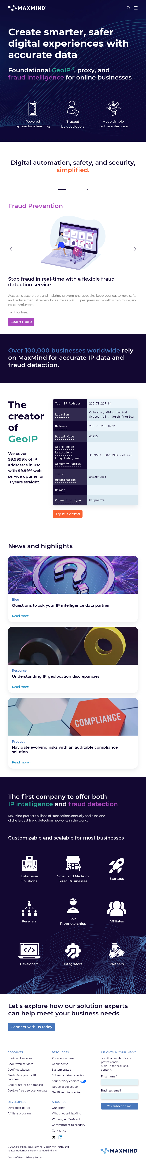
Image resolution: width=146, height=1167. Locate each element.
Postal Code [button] (64, 436)
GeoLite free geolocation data (27, 1090)
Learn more (21, 321)
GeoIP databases (19, 1069)
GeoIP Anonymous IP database (22, 1077)
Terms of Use (15, 1157)
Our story (58, 1108)
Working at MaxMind (66, 1119)
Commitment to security (68, 1125)
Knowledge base (63, 1058)
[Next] (119, 249)
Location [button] (62, 414)
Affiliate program (19, 1113)
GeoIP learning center (66, 1092)
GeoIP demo (60, 1064)
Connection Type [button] (68, 500)
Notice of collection (65, 1086)
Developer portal (19, 1108)
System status (61, 1069)
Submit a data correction (68, 1075)
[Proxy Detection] (84, 189)
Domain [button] (60, 490)
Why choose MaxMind (66, 1113)
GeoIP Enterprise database (25, 1085)
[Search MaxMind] (128, 8)
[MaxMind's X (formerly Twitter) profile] (54, 1137)
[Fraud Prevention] (62, 189)
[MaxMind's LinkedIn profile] (60, 1137)
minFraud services (20, 1058)
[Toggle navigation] (135, 8)
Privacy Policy (33, 1157)
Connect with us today (31, 1027)
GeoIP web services (20, 1064)
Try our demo (67, 514)
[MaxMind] (27, 8)
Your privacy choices (65, 1081)
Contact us (59, 1130)
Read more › (21, 616)
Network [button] (61, 426)
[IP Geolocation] (73, 189)
